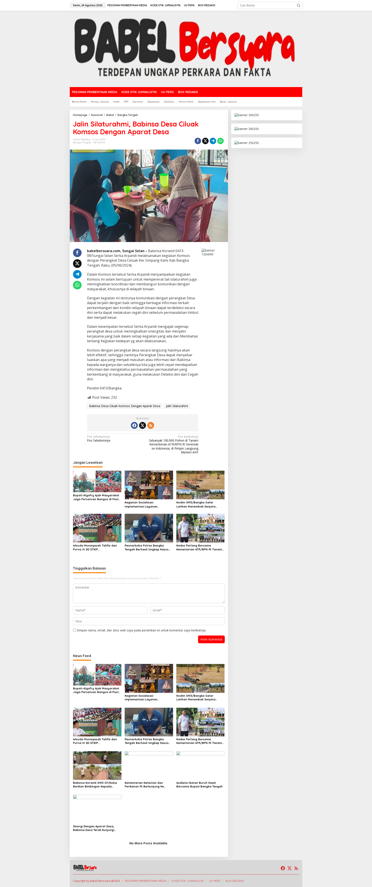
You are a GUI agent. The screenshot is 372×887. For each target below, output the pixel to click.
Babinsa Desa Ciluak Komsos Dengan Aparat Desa (124, 406)
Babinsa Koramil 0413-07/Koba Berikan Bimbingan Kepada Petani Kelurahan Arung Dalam (95, 784)
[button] (298, 5)
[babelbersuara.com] (186, 49)
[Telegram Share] (213, 141)
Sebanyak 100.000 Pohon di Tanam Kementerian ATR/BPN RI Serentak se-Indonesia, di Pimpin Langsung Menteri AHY (173, 444)
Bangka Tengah (82, 142)
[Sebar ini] (198, 141)
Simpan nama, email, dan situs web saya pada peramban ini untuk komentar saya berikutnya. (141, 630)
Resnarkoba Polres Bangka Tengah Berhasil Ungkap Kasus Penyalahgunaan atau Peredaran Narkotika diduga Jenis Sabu (149, 547)
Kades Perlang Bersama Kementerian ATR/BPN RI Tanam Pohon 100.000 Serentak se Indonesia (199, 547)
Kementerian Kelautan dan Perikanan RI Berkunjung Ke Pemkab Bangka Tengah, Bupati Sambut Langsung (147, 784)
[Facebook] (134, 425)
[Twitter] (142, 425)
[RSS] (150, 425)
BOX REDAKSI (235, 880)
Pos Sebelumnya (98, 438)
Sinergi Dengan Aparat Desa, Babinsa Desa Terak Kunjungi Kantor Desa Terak (93, 828)
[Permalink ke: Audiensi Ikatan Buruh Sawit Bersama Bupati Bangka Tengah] (200, 765)
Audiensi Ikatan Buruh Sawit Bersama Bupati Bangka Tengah (199, 784)
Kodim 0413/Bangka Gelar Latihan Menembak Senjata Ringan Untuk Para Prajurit (195, 504)
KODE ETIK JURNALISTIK (188, 880)
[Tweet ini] (205, 141)
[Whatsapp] (220, 141)
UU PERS (214, 880)
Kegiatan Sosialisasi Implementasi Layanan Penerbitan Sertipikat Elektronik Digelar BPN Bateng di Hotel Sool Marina (149, 504)
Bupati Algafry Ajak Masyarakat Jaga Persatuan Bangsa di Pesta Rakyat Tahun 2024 (97, 497)
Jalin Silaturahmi (177, 406)
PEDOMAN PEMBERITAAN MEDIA (145, 880)
